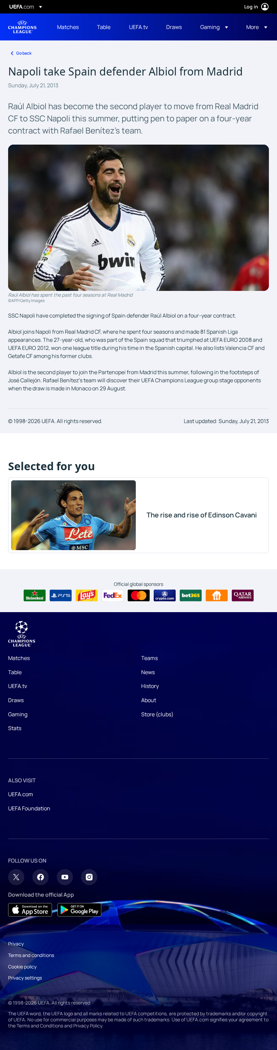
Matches (19, 658)
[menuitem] (68, 27)
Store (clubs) (157, 714)
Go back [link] (23, 53)
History (150, 686)
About (148, 700)
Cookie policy (22, 966)
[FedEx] (113, 596)
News (148, 672)
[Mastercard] (139, 596)
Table (15, 672)
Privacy (16, 943)
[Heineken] (35, 596)
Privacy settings (25, 977)
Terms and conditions (31, 955)
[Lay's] (87, 596)
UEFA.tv (17, 686)
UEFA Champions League (22, 27)
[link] (68, 27)
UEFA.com (20, 794)
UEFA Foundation (29, 808)
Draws (16, 700)
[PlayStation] (61, 596)
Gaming (17, 714)
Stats (14, 728)
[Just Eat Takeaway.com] (217, 596)
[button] (214, 27)
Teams (149, 658)
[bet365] (191, 596)
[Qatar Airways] (243, 596)
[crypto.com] (165, 596)
